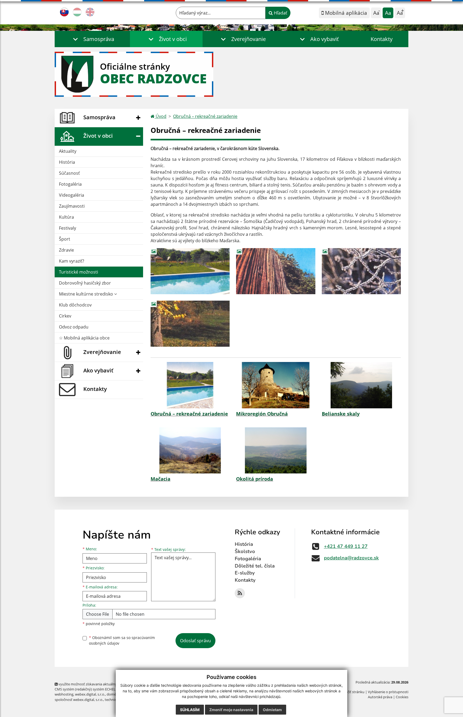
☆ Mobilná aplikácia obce (84, 338)
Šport (64, 239)
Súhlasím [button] (190, 709)
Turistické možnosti (78, 272)
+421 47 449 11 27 (346, 546)
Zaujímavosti (72, 206)
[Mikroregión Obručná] (275, 385)
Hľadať (280, 13)
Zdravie (66, 250)
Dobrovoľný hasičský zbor (85, 283)
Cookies (402, 696)
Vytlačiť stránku (351, 691)
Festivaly (67, 228)
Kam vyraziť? (71, 261)
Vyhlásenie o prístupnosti (388, 691)
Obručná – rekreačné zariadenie (205, 116)
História (67, 162)
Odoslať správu (195, 641)
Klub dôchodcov (75, 305)
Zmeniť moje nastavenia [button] (231, 709)
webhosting (64, 694)
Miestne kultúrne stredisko (86, 294)
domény (113, 694)
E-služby (245, 573)
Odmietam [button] (272, 709)
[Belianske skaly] (361, 385)
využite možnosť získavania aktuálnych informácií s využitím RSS (109, 684)
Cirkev (65, 316)
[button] (92, 39)
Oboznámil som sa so (122, 640)
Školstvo (245, 551)
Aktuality (67, 151)
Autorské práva (380, 696)
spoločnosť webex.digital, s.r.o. (79, 699)
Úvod (160, 116)
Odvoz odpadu (73, 327)
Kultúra (66, 217)
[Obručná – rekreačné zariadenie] (190, 385)
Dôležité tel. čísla (255, 566)
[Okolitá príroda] (275, 450)
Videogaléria (71, 195)
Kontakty (382, 39)
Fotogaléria (70, 184)
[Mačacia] (190, 450)
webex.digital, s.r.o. (90, 694)
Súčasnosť (69, 173)
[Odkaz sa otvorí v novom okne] (240, 593)
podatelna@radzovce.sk (351, 558)
